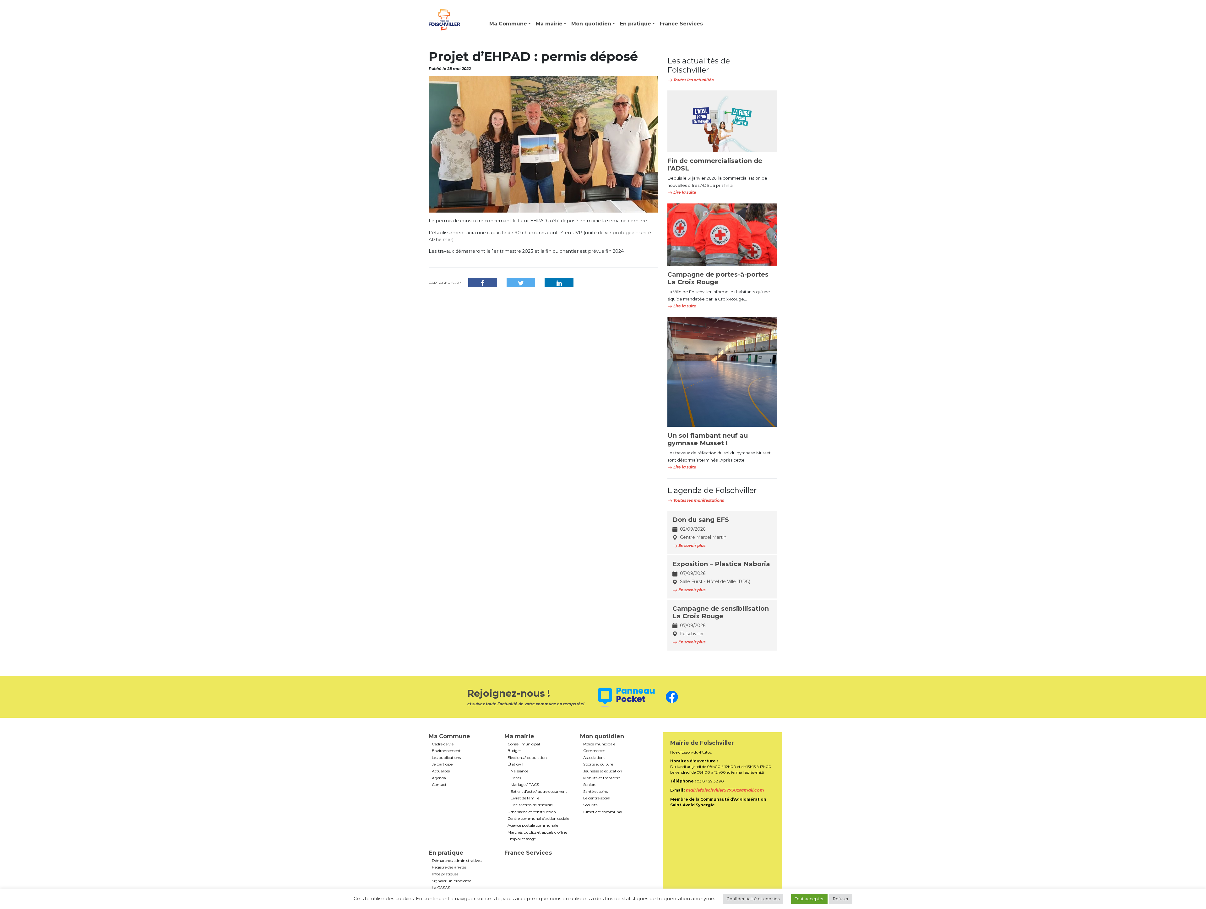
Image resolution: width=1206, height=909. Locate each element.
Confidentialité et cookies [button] (753, 898)
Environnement (446, 750)
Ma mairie (549, 24)
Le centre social (596, 798)
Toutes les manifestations (698, 500)
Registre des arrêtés (449, 867)
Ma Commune (508, 24)
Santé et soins (595, 791)
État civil (515, 764)
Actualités (441, 771)
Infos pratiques (445, 874)
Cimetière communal (602, 812)
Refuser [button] (841, 898)
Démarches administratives (456, 860)
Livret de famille (525, 798)
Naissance (519, 771)
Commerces (594, 750)
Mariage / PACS (525, 784)
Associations (594, 757)
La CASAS (441, 887)
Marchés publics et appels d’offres (537, 832)
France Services (681, 24)
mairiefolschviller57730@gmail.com (725, 790)
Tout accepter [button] (809, 898)
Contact (439, 784)
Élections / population (527, 757)
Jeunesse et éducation (602, 771)
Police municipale (599, 744)
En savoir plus (691, 545)
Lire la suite (684, 192)
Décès (516, 778)
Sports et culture (598, 764)
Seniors (589, 784)
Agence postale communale (533, 825)
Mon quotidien (591, 24)
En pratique (635, 24)
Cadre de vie (443, 744)
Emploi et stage (522, 839)
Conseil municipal (524, 744)
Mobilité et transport (601, 778)
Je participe (442, 764)
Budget (514, 750)
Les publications (446, 757)
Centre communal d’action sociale (538, 818)
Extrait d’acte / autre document (539, 791)
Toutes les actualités (693, 80)
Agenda (439, 778)
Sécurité (590, 805)
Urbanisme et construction (532, 812)
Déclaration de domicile (532, 805)
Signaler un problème (451, 881)
